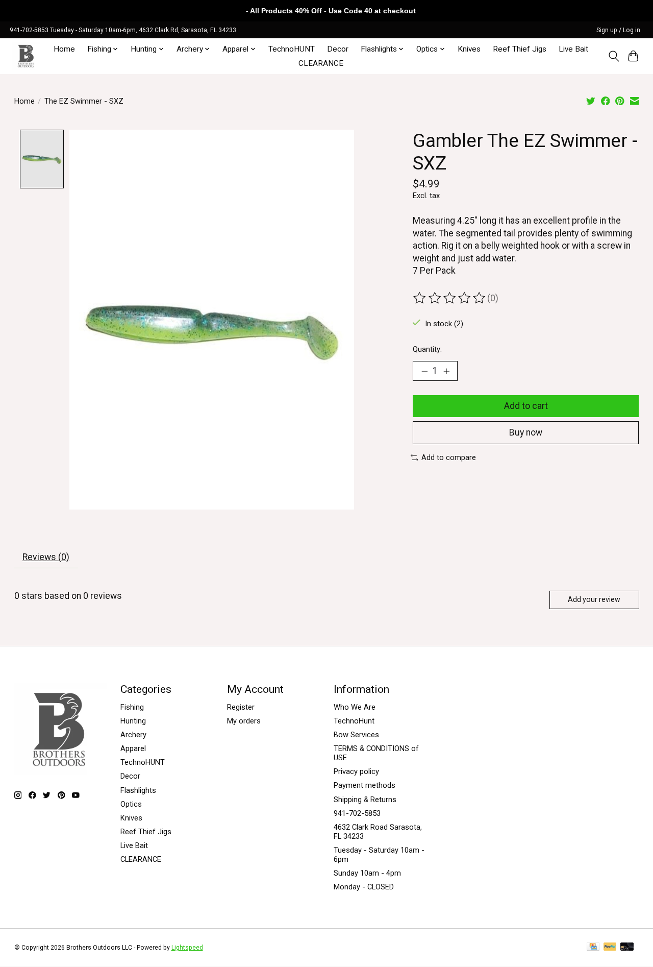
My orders (244, 721)
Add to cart (526, 406)
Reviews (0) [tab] (45, 557)
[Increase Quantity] (446, 371)
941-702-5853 (357, 813)
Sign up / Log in (618, 30)
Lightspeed (187, 947)
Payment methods (364, 785)
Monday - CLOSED (364, 886)
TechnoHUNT (291, 49)
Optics (131, 804)
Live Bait (573, 49)
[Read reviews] (450, 298)
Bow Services (356, 734)
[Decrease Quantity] (424, 371)
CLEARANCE (320, 63)
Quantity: (427, 349)
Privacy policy (356, 771)
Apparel (133, 748)
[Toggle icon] (613, 56)
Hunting (133, 721)
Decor (337, 49)
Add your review (594, 599)
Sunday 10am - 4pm (367, 873)
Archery (133, 734)
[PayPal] (610, 947)
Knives (469, 49)
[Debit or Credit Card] (627, 947)
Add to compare (448, 457)
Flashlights (138, 790)
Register (241, 707)
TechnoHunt (354, 721)
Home (64, 49)
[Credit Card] (593, 947)
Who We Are (354, 707)
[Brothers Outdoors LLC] (26, 56)
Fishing (132, 707)
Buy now (525, 432)
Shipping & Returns (365, 799)
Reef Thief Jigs (519, 49)
